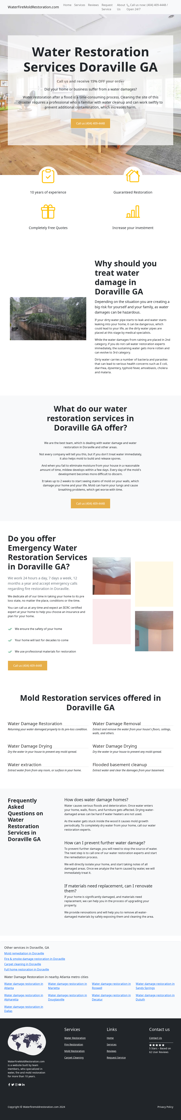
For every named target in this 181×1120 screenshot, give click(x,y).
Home (67, 5)
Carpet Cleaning (74, 1057)
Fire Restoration (73, 1044)
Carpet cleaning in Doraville (22, 964)
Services (79, 5)
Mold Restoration (74, 1051)
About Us (121, 7)
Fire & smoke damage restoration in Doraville (34, 959)
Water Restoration (75, 1038)
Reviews (93, 5)
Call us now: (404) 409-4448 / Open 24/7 (147, 7)
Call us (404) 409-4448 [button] (90, 123)
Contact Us (155, 1038)
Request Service (107, 7)
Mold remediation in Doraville (24, 953)
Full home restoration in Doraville (26, 969)
